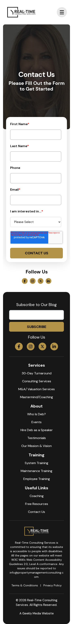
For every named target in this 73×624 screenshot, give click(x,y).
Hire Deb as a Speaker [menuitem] (36, 430)
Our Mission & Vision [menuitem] (36, 446)
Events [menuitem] (36, 422)
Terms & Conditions (24, 585)
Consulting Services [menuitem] (36, 381)
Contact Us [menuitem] (36, 512)
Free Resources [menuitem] (36, 504)
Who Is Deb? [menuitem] (36, 414)
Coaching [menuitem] (37, 496)
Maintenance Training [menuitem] (36, 471)
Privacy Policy (52, 585)
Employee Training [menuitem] (36, 479)
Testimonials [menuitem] (36, 438)
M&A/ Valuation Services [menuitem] (36, 389)
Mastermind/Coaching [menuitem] (36, 397)
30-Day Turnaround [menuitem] (37, 373)
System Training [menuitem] (36, 463)
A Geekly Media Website (36, 613)
